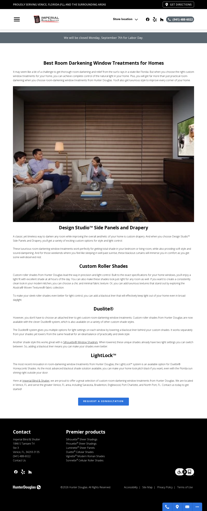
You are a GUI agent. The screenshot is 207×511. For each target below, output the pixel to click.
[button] (17, 19)
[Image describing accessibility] (184, 472)
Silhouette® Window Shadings (80, 342)
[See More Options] (197, 507)
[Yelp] (155, 19)
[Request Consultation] (187, 507)
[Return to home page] (69, 19)
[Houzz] (162, 19)
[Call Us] (167, 507)
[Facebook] (148, 19)
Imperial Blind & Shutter (35, 380)
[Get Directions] (177, 507)
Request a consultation (103, 401)
